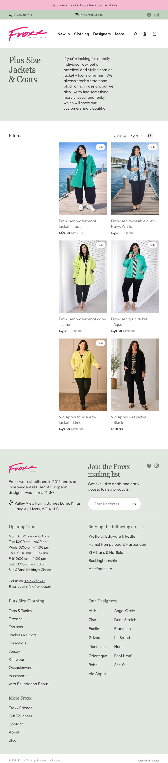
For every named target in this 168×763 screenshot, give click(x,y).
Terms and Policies (148, 760)
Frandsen (122, 628)
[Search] (135, 34)
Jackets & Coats (23, 634)
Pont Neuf (122, 655)
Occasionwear (21, 667)
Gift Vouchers (20, 715)
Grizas (94, 637)
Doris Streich (125, 619)
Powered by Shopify (49, 760)
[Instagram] (156, 15)
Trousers (16, 626)
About (14, 732)
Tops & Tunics (20, 610)
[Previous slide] (63, 179)
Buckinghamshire (103, 560)
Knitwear (17, 659)
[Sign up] (134, 503)
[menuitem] (119, 34)
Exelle (94, 628)
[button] (136, 136)
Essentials (17, 642)
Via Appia (97, 673)
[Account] (145, 34)
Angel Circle (124, 610)
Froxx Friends (20, 707)
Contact (16, 723)
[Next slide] (102, 179)
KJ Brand (122, 637)
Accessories (19, 675)
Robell (94, 664)
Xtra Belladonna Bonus (29, 683)
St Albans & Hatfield (106, 552)
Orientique (98, 655)
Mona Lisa (98, 646)
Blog (12, 740)
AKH (93, 610)
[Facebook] (149, 15)
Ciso (92, 619)
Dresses (16, 618)
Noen (119, 646)
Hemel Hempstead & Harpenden (117, 544)
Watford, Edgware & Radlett (113, 536)
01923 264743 (23, 15)
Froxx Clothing (27, 760)
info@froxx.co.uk (91, 15)
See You (121, 664)
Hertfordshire (100, 568)
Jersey (14, 651)
